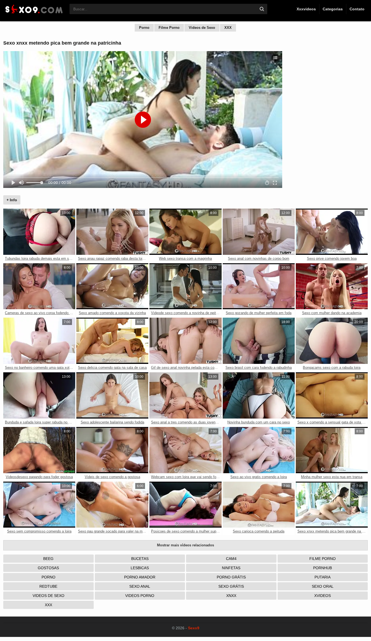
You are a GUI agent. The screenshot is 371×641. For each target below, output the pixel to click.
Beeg (48, 558)
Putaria (323, 577)
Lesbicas (140, 568)
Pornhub (322, 568)
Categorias (333, 9)
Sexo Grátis (231, 586)
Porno (144, 28)
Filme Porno (169, 28)
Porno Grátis (231, 577)
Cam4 (231, 558)
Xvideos (322, 595)
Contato (357, 9)
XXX (228, 28)
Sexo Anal (139, 586)
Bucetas (140, 558)
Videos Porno (139, 595)
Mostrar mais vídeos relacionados (185, 545)
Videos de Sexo (202, 28)
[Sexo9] (33, 14)
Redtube (48, 586)
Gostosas (48, 568)
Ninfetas (231, 568)
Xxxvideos (306, 9)
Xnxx (231, 595)
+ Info (12, 200)
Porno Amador (139, 577)
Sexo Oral (323, 586)
